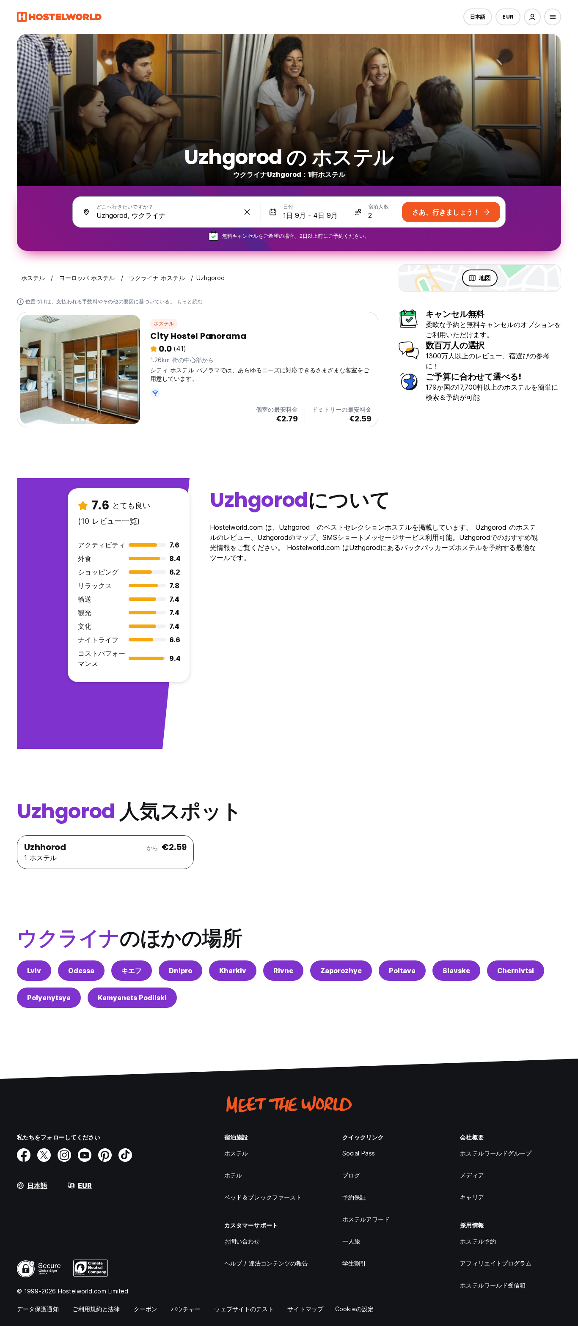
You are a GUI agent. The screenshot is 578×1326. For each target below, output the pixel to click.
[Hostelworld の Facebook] (23, 1155)
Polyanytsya (49, 997)
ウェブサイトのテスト (244, 1308)
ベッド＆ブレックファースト (263, 1197)
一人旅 (351, 1241)
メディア (472, 1175)
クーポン (145, 1308)
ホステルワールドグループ (495, 1153)
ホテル (233, 1175)
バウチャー (186, 1308)
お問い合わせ (242, 1241)
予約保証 (354, 1197)
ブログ (351, 1175)
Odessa (81, 970)
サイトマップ (305, 1308)
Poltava (402, 970)
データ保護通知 (38, 1308)
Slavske (456, 970)
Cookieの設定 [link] (354, 1308)
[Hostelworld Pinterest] (105, 1155)
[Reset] (247, 212)
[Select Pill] (532, 16)
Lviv (34, 970)
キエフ (131, 970)
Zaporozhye (341, 970)
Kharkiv (232, 970)
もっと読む (190, 301)
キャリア (472, 1197)
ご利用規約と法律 (96, 1308)
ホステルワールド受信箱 (493, 1285)
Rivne (283, 970)
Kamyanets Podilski (132, 997)
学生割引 (354, 1263)
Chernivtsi (515, 970)
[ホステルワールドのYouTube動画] (84, 1155)
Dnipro (180, 970)
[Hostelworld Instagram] (64, 1155)
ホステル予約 (478, 1241)
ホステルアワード (366, 1219)
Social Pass (358, 1153)
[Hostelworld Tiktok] (125, 1155)
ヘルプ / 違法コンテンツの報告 (266, 1263)
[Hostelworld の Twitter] (44, 1155)
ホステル (164, 323)
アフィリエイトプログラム (495, 1263)
